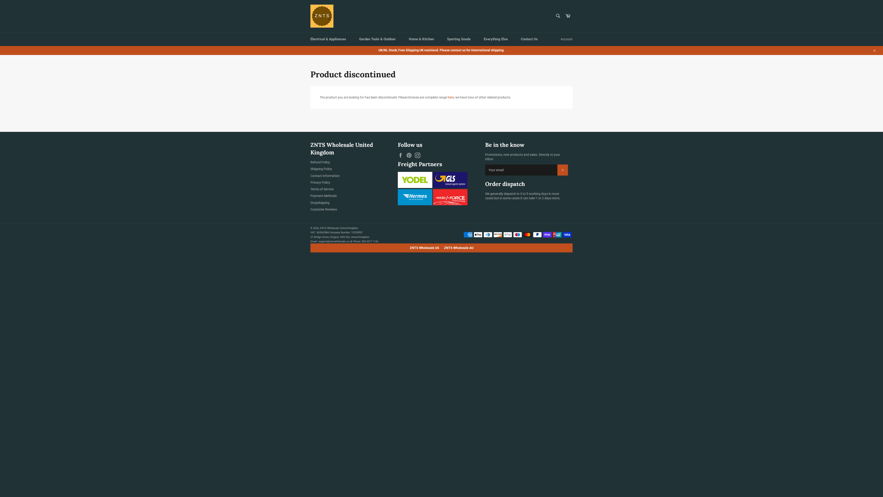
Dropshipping (320, 203)
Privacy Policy (320, 182)
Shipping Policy (321, 169)
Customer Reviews (323, 209)
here (451, 97)
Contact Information (325, 176)
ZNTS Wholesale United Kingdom (339, 228)
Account (567, 39)
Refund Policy (320, 162)
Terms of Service (322, 189)
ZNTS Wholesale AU (458, 248)
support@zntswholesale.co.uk (335, 241)
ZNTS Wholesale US (424, 248)
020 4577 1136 (370, 241)
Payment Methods (323, 196)
